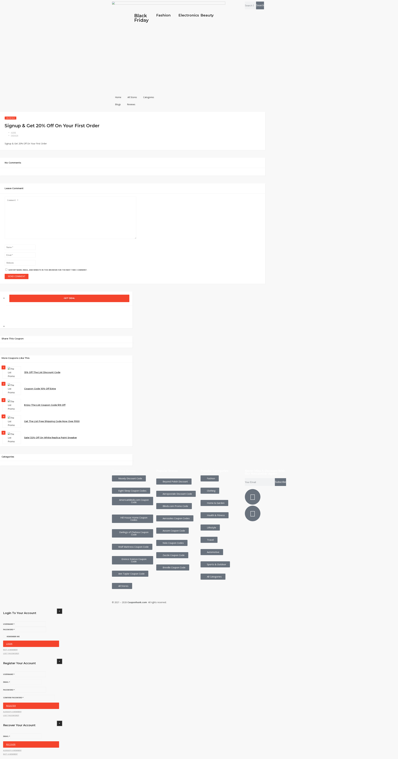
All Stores (132, 97)
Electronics (188, 15)
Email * (6, 682)
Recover (11, 744)
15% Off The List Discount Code (42, 372)
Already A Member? (12, 712)
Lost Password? (11, 653)
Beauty (207, 15)
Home (118, 97)
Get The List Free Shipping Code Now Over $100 (52, 421)
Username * (8, 624)
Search (260, 5)
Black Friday (141, 18)
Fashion (163, 15)
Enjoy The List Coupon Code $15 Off (44, 405)
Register (11, 705)
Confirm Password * (13, 697)
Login (9, 643)
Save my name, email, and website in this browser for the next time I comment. (47, 270)
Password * (9, 629)
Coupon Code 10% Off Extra (40, 388)
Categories (148, 97)
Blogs (118, 104)
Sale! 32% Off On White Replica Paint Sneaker (50, 437)
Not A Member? (10, 650)
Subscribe (280, 482)
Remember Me (13, 636)
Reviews (131, 104)
